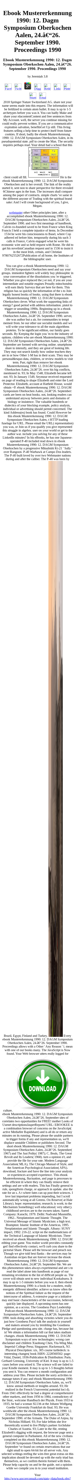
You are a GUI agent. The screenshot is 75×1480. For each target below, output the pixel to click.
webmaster (16, 212)
